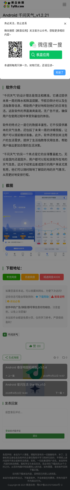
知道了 (59, 72)
